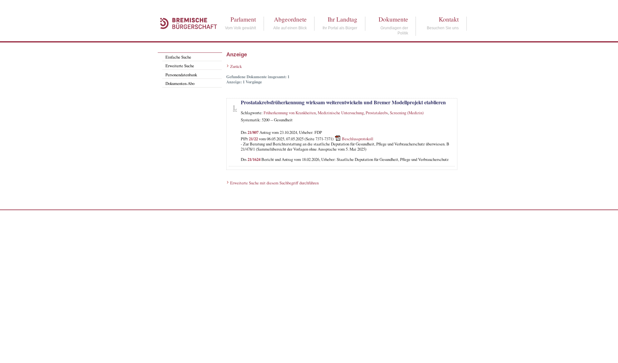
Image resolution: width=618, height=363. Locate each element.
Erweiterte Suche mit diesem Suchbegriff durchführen (274, 183)
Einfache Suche (178, 57)
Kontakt (449, 19)
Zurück (236, 66)
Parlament (243, 19)
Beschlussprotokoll (357, 139)
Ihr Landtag (342, 19)
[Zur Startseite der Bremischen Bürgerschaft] (185, 36)
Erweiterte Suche (179, 66)
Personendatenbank (181, 75)
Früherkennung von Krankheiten (290, 113)
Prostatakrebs (377, 113)
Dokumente (393, 19)
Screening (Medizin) (407, 113)
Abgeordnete (290, 19)
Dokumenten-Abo (179, 83)
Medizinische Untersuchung (341, 113)
